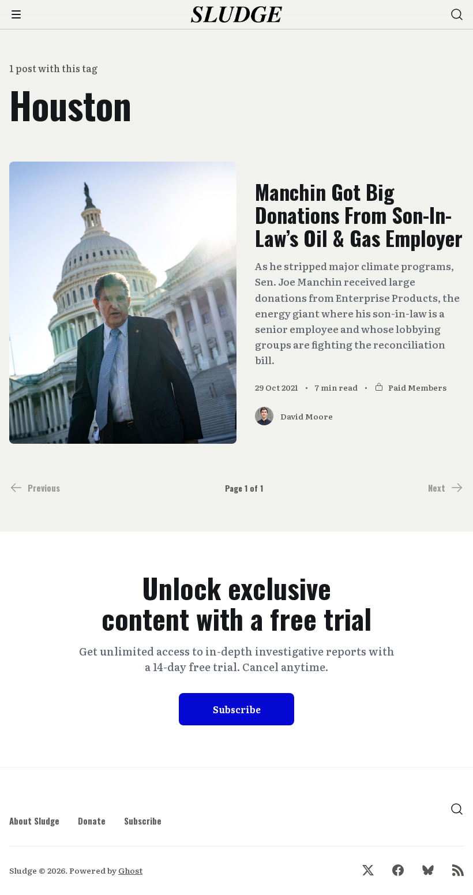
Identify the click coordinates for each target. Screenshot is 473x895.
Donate (92, 820)
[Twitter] (368, 870)
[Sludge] (237, 14)
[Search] (457, 14)
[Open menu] (16, 14)
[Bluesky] (428, 870)
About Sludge (34, 820)
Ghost (130, 870)
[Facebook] (398, 870)
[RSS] (458, 870)
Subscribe (237, 709)
